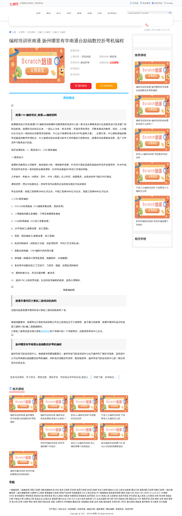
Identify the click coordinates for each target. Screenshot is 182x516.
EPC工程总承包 (89, 493)
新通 (92, 502)
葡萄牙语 (146, 499)
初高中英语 (123, 496)
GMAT (146, 493)
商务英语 (48, 496)
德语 (157, 499)
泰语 (35, 502)
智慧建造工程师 (52, 493)
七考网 (22, 3)
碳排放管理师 (115, 493)
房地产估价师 (65, 493)
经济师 (162, 496)
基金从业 (39, 499)
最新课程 (101, 509)
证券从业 (47, 499)
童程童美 (107, 502)
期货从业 (133, 499)
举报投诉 (120, 509)
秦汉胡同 (131, 502)
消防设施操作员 (48, 490)
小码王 (123, 502)
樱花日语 (76, 502)
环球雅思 (68, 502)
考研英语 (29, 496)
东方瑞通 (163, 502)
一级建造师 (14, 490)
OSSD (11, 496)
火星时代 (59, 502)
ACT (159, 493)
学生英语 (133, 496)
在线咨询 (108, 86)
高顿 (101, 502)
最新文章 (91, 509)
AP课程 (164, 493)
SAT (141, 493)
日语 (152, 499)
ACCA (74, 499)
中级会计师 (19, 499)
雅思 (123, 493)
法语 (161, 499)
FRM (116, 499)
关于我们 (53, 509)
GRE (132, 493)
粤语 (31, 502)
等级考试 (45, 331)
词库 (157, 496)
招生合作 (62, 509)
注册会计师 (29, 499)
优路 (53, 502)
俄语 (40, 502)
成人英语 (141, 496)
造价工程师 (64, 490)
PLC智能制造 (102, 493)
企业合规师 (101, 499)
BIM (57, 490)
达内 (96, 502)
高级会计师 (123, 499)
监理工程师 (81, 490)
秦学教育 (146, 502)
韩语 (166, 499)
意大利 (15, 502)
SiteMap (169, 3)
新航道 (138, 502)
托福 (128, 493)
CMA (69, 499)
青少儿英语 (58, 496)
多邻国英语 (20, 496)
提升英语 (91, 496)
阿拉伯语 (46, 502)
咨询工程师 (92, 490)
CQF (139, 499)
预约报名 (82, 86)
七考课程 (31, 32)
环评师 (73, 490)
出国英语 (114, 496)
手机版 (135, 3)
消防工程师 (35, 490)
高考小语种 (23, 502)
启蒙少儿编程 (44, 32)
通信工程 (135, 490)
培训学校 (158, 3)
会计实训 (81, 499)
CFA (94, 499)
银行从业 (62, 499)
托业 (137, 493)
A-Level (152, 493)
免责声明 (129, 509)
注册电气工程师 (37, 493)
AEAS (98, 496)
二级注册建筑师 (23, 493)
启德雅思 (85, 502)
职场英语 (82, 496)
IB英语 (66, 496)
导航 (12, 482)
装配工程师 (159, 490)
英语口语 (105, 496)
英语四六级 (39, 496)
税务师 (89, 499)
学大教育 (154, 502)
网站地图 (110, 509)
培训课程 (146, 3)
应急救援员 (77, 493)
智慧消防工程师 (147, 490)
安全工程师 (102, 490)
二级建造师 (25, 490)
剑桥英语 (74, 496)
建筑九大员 (113, 490)
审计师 (110, 499)
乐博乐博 (116, 502)
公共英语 (150, 496)
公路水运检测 (125, 490)
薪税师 (55, 499)
